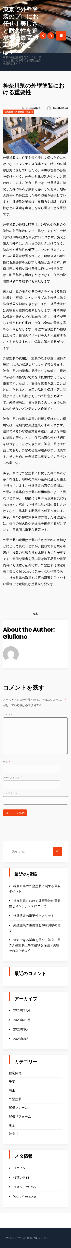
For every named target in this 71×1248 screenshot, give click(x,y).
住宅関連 (9, 111)
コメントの (24, 1187)
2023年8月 (21, 1039)
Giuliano (62, 108)
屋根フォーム (18, 1108)
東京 (12, 1125)
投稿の (21, 1177)
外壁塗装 (19, 111)
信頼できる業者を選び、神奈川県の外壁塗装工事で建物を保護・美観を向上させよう (35, 945)
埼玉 (12, 1090)
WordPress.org (24, 1196)
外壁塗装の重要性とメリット (33, 916)
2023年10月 (22, 1020)
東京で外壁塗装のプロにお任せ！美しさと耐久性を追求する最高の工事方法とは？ (20, 30)
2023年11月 (21, 1010)
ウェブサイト (10, 793)
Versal (43, 1238)
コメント (7, 714)
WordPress (25, 1238)
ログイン (19, 1168)
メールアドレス (12, 777)
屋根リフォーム (20, 1116)
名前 (6, 761)
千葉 (12, 1082)
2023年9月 (21, 1029)
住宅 (35, 613)
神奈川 (29, 111)
